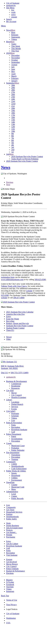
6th (12, 140)
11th (13, 129)
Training (14, 459)
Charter (14, 485)
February (15, 78)
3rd (12, 147)
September (15, 62)
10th (13, 131)
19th (13, 110)
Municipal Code (17, 487)
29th (13, 88)
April (13, 74)
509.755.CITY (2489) (19, 373)
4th (12, 145)
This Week (15, 46)
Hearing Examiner (18, 397)
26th (13, 94)
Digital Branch (17, 404)
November (15, 58)
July (13, 67)
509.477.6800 (18, 298)
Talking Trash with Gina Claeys (14, 286)
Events (14, 409)
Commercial (16, 384)
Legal (13, 494)
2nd (12, 150)
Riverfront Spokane (19, 429)
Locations (15, 402)
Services (14, 407)
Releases (14, 35)
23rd (13, 101)
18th (13, 113)
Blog (13, 32)
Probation (15, 448)
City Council (16, 395)
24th (13, 99)
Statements (15, 37)
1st (12, 152)
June (13, 69)
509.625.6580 (40, 279)
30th (13, 85)
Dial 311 (4, 373)
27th (13, 92)
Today (13, 44)
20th (13, 108)
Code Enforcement (18, 469)
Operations (15, 455)
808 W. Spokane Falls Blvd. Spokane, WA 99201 (12, 367)
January (14, 81)
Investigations (16, 439)
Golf (13, 432)
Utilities (14, 478)
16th (13, 117)
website (29, 291)
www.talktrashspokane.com (12, 279)
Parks (13, 425)
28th (13, 90)
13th (13, 124)
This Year (15, 51)
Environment (16, 480)
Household (15, 475)
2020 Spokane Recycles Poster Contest (27, 156)
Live (13, 420)
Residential (15, 386)
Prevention (15, 441)
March (14, 76)
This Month (16, 48)
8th (12, 136)
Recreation (15, 427)
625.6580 (5, 295)
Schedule (15, 416)
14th (13, 122)
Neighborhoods (17, 466)
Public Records (17, 498)
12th (13, 127)
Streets (14, 473)
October (14, 60)
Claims (14, 496)
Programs (15, 413)
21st (13, 106)
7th (12, 138)
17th (13, 115)
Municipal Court (18, 446)
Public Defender (17, 450)
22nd (13, 104)
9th (12, 133)
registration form (7, 277)
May (13, 71)
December (15, 55)
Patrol (13, 436)
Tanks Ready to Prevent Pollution (24, 159)
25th (13, 97)
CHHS (14, 464)
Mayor (14, 393)
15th (13, 120)
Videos (14, 39)
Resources (15, 388)
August (14, 65)
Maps (13, 489)
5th (12, 143)
